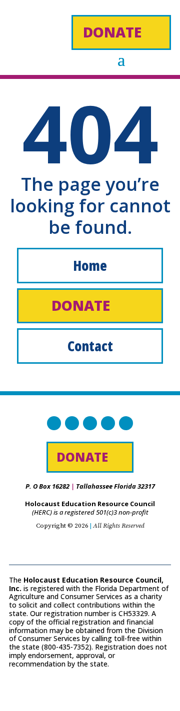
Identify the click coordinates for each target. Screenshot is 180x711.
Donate (112, 31)
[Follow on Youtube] (108, 423)
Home (90, 265)
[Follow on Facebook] (54, 423)
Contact (90, 345)
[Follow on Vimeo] (126, 423)
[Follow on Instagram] (90, 423)
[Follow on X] (72, 423)
